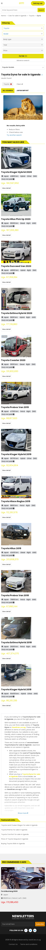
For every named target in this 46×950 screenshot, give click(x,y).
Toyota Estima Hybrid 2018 (16, 642)
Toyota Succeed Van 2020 (16, 266)
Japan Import (23, 90)
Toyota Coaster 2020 (13, 360)
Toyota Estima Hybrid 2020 (16, 313)
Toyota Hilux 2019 (11, 548)
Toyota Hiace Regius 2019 (15, 501)
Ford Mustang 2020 (9, 891)
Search (41, 10)
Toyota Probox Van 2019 (15, 407)
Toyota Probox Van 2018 (15, 595)
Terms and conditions (28, 944)
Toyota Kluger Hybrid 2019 (16, 454)
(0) (23, 56)
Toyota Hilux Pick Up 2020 (15, 219)
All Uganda (8, 90)
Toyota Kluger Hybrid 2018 (16, 689)
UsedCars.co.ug (18, 727)
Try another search (14, 135)
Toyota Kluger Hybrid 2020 (16, 172)
